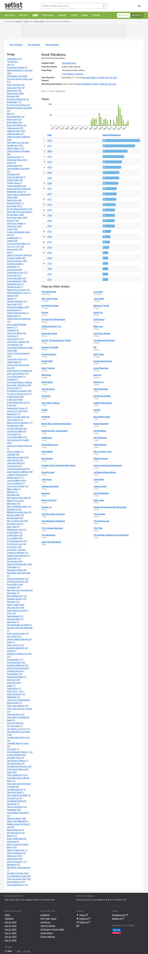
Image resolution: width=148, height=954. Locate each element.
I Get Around (12, 339)
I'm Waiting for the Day (17, 391)
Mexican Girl (12, 509)
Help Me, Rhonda (14, 301)
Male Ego (11, 492)
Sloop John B (13, 645)
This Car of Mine (14, 792)
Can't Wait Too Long (16, 142)
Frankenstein (12, 238)
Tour (33, 44)
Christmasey (12, 165)
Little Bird (11, 454)
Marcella (10, 495)
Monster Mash (13, 515)
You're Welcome (14, 882)
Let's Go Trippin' (14, 451)
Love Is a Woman (14, 483)
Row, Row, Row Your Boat (18, 590)
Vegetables (12, 810)
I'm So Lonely (12, 388)
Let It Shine (12, 434)
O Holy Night (12, 532)
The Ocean (11, 749)
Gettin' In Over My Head (17, 255)
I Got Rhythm (13, 345)
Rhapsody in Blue (14, 570)
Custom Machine (14, 186)
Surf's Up (11, 680)
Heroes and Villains (15, 307)
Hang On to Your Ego (16, 290)
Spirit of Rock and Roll (16, 668)
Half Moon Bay (13, 287)
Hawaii (10, 295)
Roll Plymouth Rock (15, 581)
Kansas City (12, 414)
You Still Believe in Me (16, 876)
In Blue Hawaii (13, 397)
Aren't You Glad (13, 85)
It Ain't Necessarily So (16, 402)
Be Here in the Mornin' (16, 99)
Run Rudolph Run (14, 596)
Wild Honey (12, 856)
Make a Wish (12, 489)
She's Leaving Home (16, 633)
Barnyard (11, 96)
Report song (60, 91)
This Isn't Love (13, 798)
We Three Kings (14, 833)
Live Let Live (12, 466)
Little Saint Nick (14, 463)
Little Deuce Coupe (15, 457)
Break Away (12, 119)
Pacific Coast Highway (17, 555)
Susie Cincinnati (14, 694)
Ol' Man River (12, 535)
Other (52, 44)
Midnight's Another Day (17, 512)
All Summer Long (14, 76)
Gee (8, 252)
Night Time (11, 527)
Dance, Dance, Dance (16, 194)
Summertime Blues (15, 677)
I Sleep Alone (12, 362)
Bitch (9, 113)
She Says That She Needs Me (20, 628)
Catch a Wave (13, 148)
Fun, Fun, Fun (13, 246)
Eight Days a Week (15, 223)
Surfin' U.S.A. (12, 691)
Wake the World (14, 818)
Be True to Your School (17, 105)
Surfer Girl (11, 682)
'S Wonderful (12, 59)
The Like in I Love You (16, 729)
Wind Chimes (12, 859)
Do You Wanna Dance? (17, 209)
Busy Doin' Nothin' (15, 125)
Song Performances (111, 135)
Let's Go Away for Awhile (18, 440)
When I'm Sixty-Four (15, 850)
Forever (10, 229)
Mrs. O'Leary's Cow (15, 521)
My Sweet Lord (13, 524)
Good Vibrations (14, 281)
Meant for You (13, 501)
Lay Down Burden (15, 428)
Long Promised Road (16, 469)
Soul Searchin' (13, 659)
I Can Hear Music (14, 333)
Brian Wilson (12, 122)
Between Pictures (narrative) (19, 108)
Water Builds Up (14, 830)
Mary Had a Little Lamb (17, 498)
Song (16, 44)
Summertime (12, 674)
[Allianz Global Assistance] (116, 930)
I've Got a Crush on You (17, 394)
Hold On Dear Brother (16, 313)
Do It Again (12, 206)
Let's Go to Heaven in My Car (19, 446)
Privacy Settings (47, 937)
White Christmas (14, 853)
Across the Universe (15, 67)
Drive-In (10, 220)
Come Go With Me (15, 177)
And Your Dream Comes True (19, 79)
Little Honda (12, 460)
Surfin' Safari (12, 688)
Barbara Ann (12, 93)
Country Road (13, 183)
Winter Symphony (15, 862)
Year (49, 135)
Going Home (12, 269)
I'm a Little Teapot (15, 376)
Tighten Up (11, 804)
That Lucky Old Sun (15, 706)
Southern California (15, 665)
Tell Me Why (12, 697)
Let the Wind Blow (15, 437)
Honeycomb (12, 316)
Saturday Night (13, 619)
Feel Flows (11, 226)
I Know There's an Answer (18, 353)
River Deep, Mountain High (18, 573)
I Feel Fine (11, 336)
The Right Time (13, 758)
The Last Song (13, 726)
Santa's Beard (13, 616)
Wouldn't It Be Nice (15, 873)
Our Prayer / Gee (14, 550)
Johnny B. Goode (14, 411)
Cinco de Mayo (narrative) (18, 168)
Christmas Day (13, 157)
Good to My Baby (14, 278)
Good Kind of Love (15, 272)
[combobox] (74, 6)
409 (8, 64)
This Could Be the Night (17, 795)
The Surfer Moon (14, 763)
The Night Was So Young (18, 743)
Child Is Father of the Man (18, 151)
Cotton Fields (13, 180)
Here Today (12, 304)
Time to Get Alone (15, 807)
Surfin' (9, 685)
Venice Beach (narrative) (18, 812)
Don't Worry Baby (14, 217)
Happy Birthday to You (17, 293)
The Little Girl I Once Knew (18, 732)
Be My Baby (12, 102)
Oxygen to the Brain (15, 553)
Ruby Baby (11, 593)
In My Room (12, 399)
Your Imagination (14, 885)
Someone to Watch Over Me (19, 654)
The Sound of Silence (16, 760)
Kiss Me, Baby (13, 425)
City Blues (11, 174)
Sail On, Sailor (13, 605)
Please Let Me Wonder (17, 564)
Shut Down (12, 636)
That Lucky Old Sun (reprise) (19, 708)
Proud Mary (12, 567)
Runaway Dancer (14, 599)
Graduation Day (14, 284)
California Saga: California (18, 137)
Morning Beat (13, 518)
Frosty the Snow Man (16, 243)
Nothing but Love (14, 529)
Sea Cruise (11, 622)
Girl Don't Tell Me (14, 258)
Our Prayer (11, 547)
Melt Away (11, 503)
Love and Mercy (14, 480)
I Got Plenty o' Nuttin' (16, 342)
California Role (13, 134)
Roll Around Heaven (15, 579)
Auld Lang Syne (14, 88)
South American (14, 662)
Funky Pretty (12, 249)
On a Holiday (12, 538)
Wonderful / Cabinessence (18, 867)
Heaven (10, 298)
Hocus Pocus (13, 310)
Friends (10, 241)
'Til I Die (10, 62)
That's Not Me (13, 714)
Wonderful (11, 864)
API (77, 926)
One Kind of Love (14, 544)
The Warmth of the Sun (17, 766)
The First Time (13, 723)
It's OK (9, 405)
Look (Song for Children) (18, 472)
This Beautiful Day (15, 789)
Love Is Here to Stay (16, 486)
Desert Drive (12, 200)
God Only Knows (14, 261)
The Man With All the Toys (18, 737)
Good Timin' (12, 275)
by (72, 74)
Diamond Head (13, 203)
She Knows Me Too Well (17, 625)
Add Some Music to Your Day (20, 70)
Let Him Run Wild (14, 431)
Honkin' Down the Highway (19, 319)
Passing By (12, 558)
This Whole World (14, 801)
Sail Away (11, 602)
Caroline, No (12, 145)
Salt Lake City (13, 607)
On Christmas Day (15, 541)
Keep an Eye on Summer (17, 423)
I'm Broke (11, 379)
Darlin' (9, 197)
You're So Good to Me (16, 879)
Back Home (12, 90)
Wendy (10, 836)
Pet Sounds (12, 561)
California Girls (13, 131)
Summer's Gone (14, 671)
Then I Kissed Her (14, 775)
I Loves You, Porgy (15, 359)
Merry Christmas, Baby (17, 506)
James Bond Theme (16, 408)
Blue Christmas (13, 116)
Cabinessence (13, 128)
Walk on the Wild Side (16, 821)
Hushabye (11, 330)
